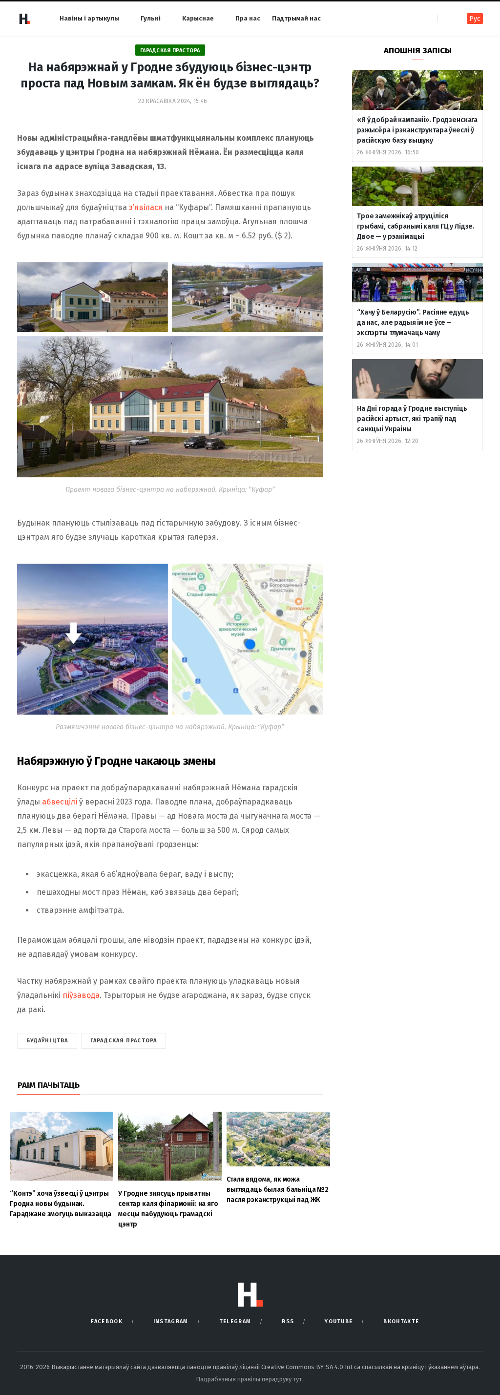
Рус (474, 19)
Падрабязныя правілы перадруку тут (249, 1379)
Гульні (151, 18)
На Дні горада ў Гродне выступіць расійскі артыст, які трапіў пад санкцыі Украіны (412, 418)
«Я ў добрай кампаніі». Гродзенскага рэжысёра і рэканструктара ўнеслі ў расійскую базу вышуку (417, 130)
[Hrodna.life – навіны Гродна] (24, 18)
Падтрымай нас (296, 18)
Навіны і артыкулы (89, 18)
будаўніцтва (47, 1040)
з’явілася (147, 207)
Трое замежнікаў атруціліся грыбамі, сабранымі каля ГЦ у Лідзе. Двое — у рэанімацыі (416, 226)
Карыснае (198, 18)
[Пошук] (446, 18)
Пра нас (247, 18)
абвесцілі (59, 801)
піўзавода (81, 995)
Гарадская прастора (170, 50)
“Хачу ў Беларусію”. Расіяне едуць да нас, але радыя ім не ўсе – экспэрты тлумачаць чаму (413, 322)
